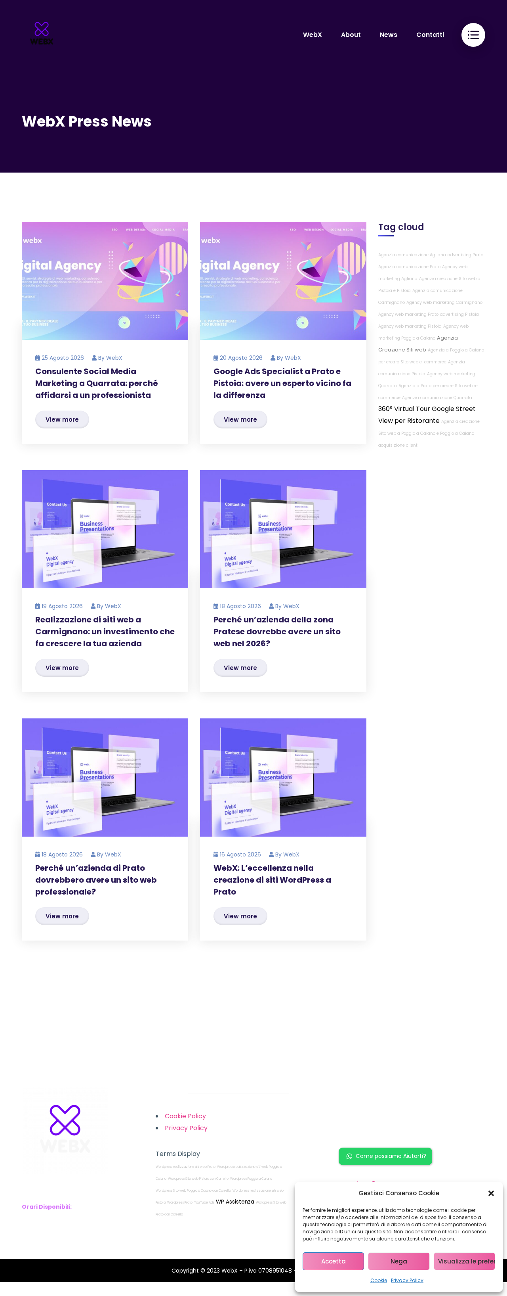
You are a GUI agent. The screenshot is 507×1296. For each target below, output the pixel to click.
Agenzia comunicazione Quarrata (437, 398)
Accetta (333, 1261)
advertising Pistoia (459, 315)
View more (62, 419)
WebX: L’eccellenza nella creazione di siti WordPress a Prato (272, 879)
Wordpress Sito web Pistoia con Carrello (198, 1179)
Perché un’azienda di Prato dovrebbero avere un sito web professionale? (96, 879)
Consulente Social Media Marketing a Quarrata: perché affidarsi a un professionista (96, 383)
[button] (491, 1193)
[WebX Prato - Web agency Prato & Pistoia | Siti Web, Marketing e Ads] (41, 34)
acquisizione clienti (398, 446)
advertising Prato (465, 255)
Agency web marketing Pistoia (410, 327)
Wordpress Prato (180, 1202)
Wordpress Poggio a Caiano (251, 1179)
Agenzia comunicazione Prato (409, 267)
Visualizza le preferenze (466, 1261)
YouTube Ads (204, 1202)
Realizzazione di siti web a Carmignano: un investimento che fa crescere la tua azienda (105, 631)
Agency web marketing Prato (408, 315)
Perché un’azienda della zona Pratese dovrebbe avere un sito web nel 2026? (277, 631)
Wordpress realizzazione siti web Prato (185, 1167)
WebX (114, 358)
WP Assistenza (235, 1202)
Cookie (378, 1280)
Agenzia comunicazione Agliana (412, 255)
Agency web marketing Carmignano (444, 303)
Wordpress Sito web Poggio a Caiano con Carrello (193, 1190)
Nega (399, 1261)
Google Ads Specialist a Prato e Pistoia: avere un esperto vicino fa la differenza (282, 383)
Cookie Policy (185, 1116)
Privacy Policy (407, 1280)
